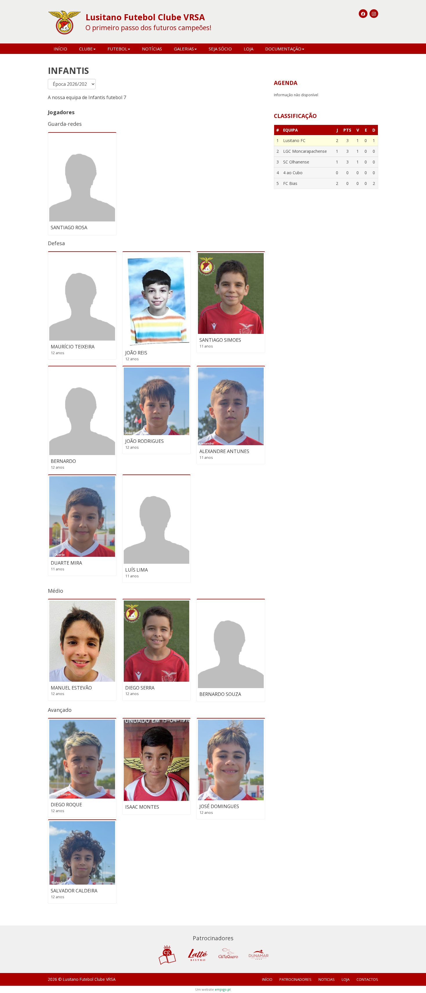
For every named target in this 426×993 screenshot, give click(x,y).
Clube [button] (86, 49)
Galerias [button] (184, 49)
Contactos (367, 979)
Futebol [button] (117, 49)
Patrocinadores (295, 979)
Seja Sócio (220, 49)
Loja (248, 49)
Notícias (152, 49)
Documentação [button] (283, 49)
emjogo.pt (223, 989)
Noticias (326, 979)
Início (60, 49)
